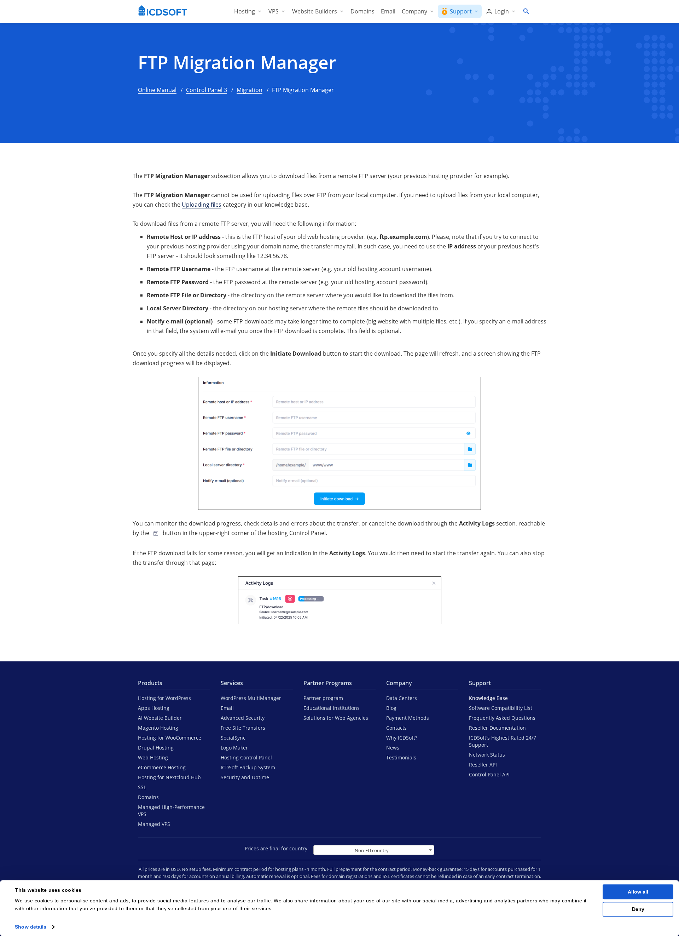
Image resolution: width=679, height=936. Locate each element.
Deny (638, 909)
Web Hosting (153, 757)
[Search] (526, 11)
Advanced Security (243, 717)
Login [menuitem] (501, 11)
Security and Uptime (245, 777)
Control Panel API (489, 774)
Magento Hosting (158, 727)
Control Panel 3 (206, 90)
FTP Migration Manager (237, 62)
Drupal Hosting (156, 747)
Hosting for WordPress (164, 698)
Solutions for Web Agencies (335, 717)
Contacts (396, 727)
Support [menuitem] (461, 11)
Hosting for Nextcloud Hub (169, 777)
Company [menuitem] (414, 11)
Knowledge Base (488, 698)
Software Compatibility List (500, 708)
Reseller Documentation (497, 727)
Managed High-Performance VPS (171, 810)
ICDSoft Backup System (248, 767)
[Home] (162, 11)
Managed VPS (154, 824)
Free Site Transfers (243, 727)
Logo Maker (234, 747)
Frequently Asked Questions (502, 717)
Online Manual (157, 90)
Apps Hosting (153, 708)
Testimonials (401, 757)
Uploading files (201, 204)
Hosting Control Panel (246, 757)
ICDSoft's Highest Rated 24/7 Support (502, 741)
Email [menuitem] (388, 11)
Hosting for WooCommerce (169, 737)
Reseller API (483, 764)
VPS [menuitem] (273, 11)
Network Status (487, 754)
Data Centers (401, 698)
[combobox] (373, 850)
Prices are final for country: (277, 848)
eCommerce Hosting (162, 767)
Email (227, 708)
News (392, 747)
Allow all (638, 892)
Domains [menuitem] (362, 11)
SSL (142, 787)
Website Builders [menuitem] (314, 11)
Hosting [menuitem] (244, 11)
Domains (148, 797)
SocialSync (233, 737)
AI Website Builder (160, 717)
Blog (391, 708)
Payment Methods (407, 717)
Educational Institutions (331, 708)
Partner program (323, 698)
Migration (249, 90)
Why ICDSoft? (401, 737)
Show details (30, 927)
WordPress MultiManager (251, 698)
